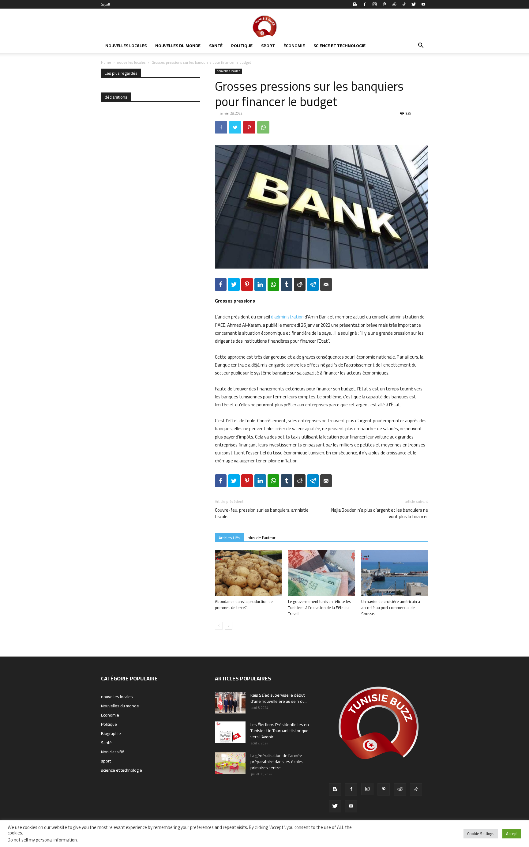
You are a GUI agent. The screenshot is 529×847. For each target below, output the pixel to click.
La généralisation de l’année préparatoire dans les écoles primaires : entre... (276, 761)
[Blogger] (354, 4)
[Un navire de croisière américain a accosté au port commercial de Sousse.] (394, 573)
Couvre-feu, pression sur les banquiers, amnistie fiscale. (262, 513)
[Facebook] (364, 4)
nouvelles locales (126, 46)
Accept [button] (512, 833)
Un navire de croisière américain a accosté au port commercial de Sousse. (390, 607)
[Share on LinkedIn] (260, 284)
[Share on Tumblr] (286, 284)
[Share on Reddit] (300, 284)
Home (106, 62)
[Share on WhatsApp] (273, 284)
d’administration (287, 316)
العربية (105, 4)
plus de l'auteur (262, 537)
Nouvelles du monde (178, 46)
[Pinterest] (384, 4)
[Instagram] (374, 4)
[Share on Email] (326, 284)
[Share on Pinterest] (247, 284)
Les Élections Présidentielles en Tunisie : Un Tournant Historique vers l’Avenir (279, 731)
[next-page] (228, 626)
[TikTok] (403, 4)
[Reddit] (394, 4)
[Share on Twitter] (234, 284)
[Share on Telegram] (313, 284)
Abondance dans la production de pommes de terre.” (244, 604)
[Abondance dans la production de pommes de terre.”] (248, 573)
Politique (242, 46)
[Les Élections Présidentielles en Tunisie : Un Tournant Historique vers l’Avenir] (230, 732)
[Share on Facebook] (221, 284)
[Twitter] (413, 4)
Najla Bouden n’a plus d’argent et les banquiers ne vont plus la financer (379, 513)
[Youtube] (423, 4)
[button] (420, 46)
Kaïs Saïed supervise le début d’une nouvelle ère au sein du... (278, 698)
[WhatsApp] (263, 127)
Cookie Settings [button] (480, 833)
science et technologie (339, 46)
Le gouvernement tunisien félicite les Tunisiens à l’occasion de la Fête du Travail (319, 607)
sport (268, 46)
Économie (294, 46)
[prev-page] (219, 626)
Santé (216, 46)
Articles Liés (229, 537)
